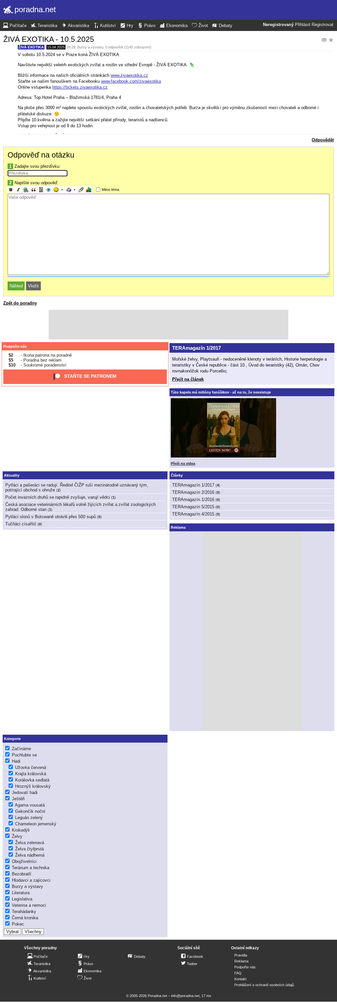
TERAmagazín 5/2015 (193, 506)
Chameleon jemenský (35, 823)
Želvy (17, 836)
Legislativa (22, 899)
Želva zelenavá (29, 842)
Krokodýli (21, 830)
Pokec (18, 924)
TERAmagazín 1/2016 (193, 499)
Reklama (241, 961)
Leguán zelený (29, 817)
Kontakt (240, 979)
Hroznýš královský (33, 786)
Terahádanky (24, 911)
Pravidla (240, 955)
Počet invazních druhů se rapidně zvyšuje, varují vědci (57, 497)
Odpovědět (323, 139)
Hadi (16, 761)
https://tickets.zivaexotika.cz (80, 87)
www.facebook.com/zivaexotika (131, 81)
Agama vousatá (30, 805)
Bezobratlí (21, 873)
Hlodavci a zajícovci (31, 880)
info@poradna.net (185, 996)
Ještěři (18, 798)
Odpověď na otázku (41, 155)
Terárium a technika (30, 867)
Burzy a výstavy (90, 47)
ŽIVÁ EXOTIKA (31, 47)
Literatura (21, 892)
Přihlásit (302, 24)
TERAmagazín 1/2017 (196, 348)
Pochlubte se (24, 754)
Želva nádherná (29, 855)
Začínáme (21, 748)
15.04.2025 (56, 47)
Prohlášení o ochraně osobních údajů (264, 985)
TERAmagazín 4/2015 (193, 514)
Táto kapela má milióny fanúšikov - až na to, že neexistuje (221, 392)
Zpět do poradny (20, 303)
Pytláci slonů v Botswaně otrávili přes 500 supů (50, 516)
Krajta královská (30, 773)
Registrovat (322, 24)
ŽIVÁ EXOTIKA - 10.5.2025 (48, 39)
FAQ (238, 973)
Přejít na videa (183, 463)
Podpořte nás (15, 346)
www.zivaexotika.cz (129, 75)
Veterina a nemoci (29, 905)
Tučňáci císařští (20, 523)
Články (177, 475)
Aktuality (11, 475)
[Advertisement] (168, 324)
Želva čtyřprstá (29, 848)
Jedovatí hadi (25, 792)
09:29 (70, 47)
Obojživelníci (24, 861)
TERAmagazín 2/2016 (193, 492)
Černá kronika (25, 917)
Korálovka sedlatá (32, 780)
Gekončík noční (30, 811)
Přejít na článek (188, 379)
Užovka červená (30, 767)
